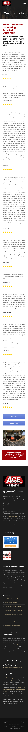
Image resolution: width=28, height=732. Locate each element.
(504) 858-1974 (16, 457)
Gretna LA (6, 690)
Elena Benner (6, 262)
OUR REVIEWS (14, 423)
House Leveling (7, 680)
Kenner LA (12, 690)
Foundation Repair (9, 678)
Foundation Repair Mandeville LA (13, 625)
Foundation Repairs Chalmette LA (13, 614)
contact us (12, 517)
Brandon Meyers (7, 312)
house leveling (9, 275)
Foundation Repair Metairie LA (12, 622)
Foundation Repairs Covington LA (13, 610)
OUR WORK (14, 417)
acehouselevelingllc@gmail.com (13, 667)
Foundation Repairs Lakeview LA (13, 606)
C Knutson (6, 228)
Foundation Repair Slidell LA (12, 618)
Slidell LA (19, 690)
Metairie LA (21, 688)
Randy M (5, 403)
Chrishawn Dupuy (8, 101)
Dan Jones (6, 350)
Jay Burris (5, 165)
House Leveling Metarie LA (11, 602)
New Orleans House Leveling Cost (13, 599)
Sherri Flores (6, 282)
